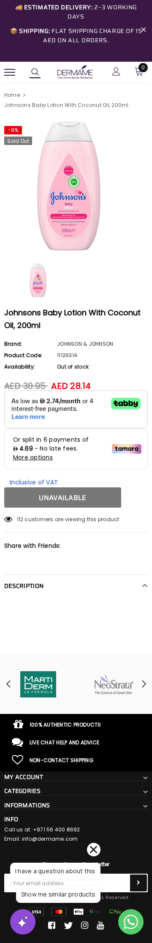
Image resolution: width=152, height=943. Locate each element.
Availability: (19, 366)
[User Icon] (116, 72)
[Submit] (138, 883)
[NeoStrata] (114, 684)
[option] (76, 186)
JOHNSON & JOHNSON (85, 343)
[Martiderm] (38, 684)
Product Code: (23, 355)
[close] (143, 31)
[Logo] (75, 71)
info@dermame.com (50, 838)
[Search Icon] (35, 72)
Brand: (13, 343)
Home (12, 94)
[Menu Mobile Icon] (9, 72)
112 (20, 519)
